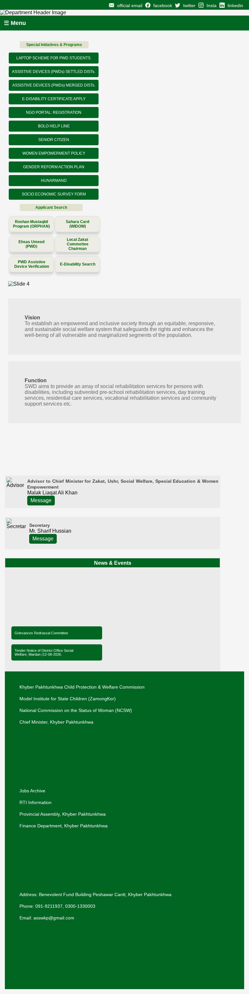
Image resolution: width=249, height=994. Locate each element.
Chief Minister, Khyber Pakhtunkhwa (56, 722)
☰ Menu (15, 23)
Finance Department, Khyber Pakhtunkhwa (63, 825)
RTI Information (35, 802)
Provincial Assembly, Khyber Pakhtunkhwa (62, 814)
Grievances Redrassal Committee (41, 632)
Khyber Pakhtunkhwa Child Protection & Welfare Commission (82, 687)
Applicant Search (51, 207)
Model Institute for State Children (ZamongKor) (67, 698)
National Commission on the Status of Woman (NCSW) (75, 710)
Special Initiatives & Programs (54, 44)
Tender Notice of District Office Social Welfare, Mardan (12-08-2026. (44, 651)
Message (41, 500)
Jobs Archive (32, 790)
